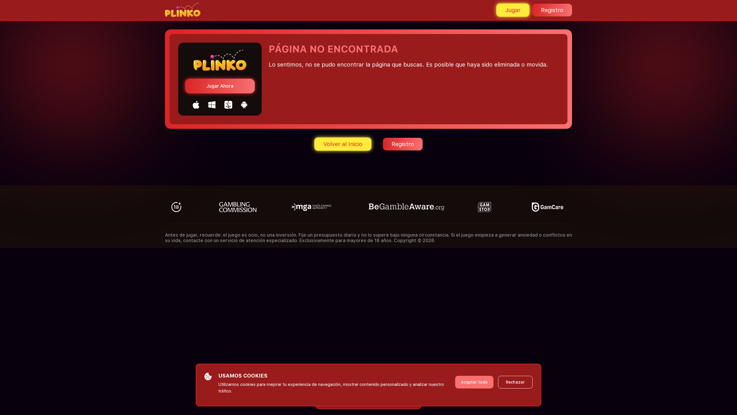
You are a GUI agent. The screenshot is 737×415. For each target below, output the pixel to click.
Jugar (513, 10)
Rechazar (515, 382)
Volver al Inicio (342, 144)
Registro (552, 10)
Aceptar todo (474, 382)
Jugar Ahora (219, 86)
